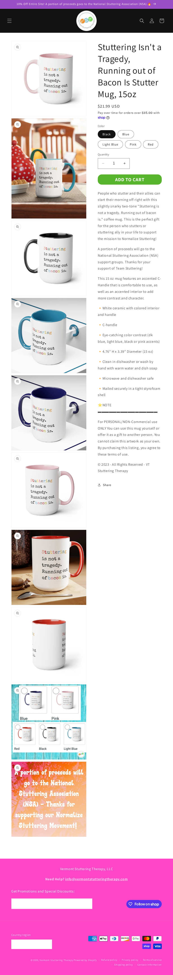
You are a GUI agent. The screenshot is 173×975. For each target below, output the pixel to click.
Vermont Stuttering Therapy (56, 960)
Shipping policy (123, 964)
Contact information (149, 964)
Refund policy (109, 959)
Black (106, 134)
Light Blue (110, 144)
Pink (133, 144)
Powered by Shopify (85, 960)
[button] (9, 21)
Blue (125, 134)
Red (151, 144)
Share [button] (107, 485)
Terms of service (152, 959)
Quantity (103, 154)
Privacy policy (130, 959)
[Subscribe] (87, 903)
